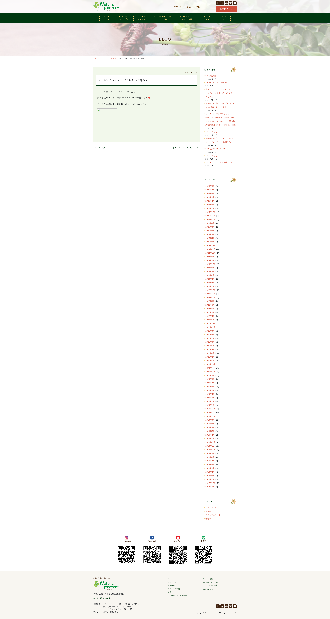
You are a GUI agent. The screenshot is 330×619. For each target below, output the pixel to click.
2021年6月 (210, 342)
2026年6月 (210, 194)
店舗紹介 (171, 586)
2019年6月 (210, 427)
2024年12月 (210, 245)
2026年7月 (210, 190)
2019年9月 (210, 420)
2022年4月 (210, 316)
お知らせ (209, 511)
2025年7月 (210, 231)
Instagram (222, 3)
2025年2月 (210, 242)
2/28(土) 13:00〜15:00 (215, 149)
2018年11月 (210, 446)
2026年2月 (210, 208)
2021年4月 (210, 349)
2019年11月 (210, 413)
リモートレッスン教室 (210, 585)
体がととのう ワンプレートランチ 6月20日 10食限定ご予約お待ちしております (230, 93)
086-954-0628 (102, 598)
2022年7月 (210, 309)
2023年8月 (210, 271)
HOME (107, 17)
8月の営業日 (210, 76)
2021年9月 (210, 331)
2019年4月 (210, 435)
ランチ (102, 148)
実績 (169, 592)
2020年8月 (210, 379)
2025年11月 (210, 216)
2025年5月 (210, 234)
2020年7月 (210, 383)
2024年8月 (210, 260)
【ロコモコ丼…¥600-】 (183, 148)
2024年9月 (210, 257)
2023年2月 (210, 283)
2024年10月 (210, 253)
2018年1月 (210, 479)
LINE (235, 3)
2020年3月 (210, 398)
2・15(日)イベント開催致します (219, 162)
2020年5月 (210, 390)
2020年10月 (210, 372)
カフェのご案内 (174, 589)
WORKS (207, 17)
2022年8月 (210, 305)
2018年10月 (210, 450)
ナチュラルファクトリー (106, 6)
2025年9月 (210, 223)
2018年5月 (210, 468)
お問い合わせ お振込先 (177, 595)
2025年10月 (210, 220)
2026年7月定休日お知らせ (216, 82)
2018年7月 (210, 461)
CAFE (223, 17)
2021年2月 (210, 357)
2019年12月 (210, 409)
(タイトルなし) (211, 132)
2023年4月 (210, 279)
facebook (218, 3)
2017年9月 (210, 487)
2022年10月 (210, 297)
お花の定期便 (207, 589)
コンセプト (172, 582)
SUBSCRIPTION (187, 17)
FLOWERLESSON (162, 17)
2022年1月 (210, 320)
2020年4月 (210, 394)
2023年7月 (210, 275)
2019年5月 (210, 431)
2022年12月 (210, 290)
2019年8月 (210, 424)
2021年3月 (210, 353)
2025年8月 (210, 227)
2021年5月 (210, 346)
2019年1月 (210, 438)
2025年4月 (210, 238)
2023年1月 (210, 286)
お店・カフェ (211, 508)
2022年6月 (210, 312)
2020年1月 (210, 405)
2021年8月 (210, 335)
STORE (141, 17)
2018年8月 (210, 457)
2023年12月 (210, 264)
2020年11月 (210, 368)
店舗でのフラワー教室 (210, 582)
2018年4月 (210, 472)
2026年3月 (210, 205)
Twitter (230, 3)
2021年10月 (210, 327)
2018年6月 (210, 464)
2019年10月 (210, 416)
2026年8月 (210, 186)
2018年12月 (210, 442)
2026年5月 (210, 197)
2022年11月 (210, 294)
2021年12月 (210, 323)
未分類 (208, 519)
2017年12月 (210, 483)
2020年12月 (210, 364)
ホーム (170, 579)
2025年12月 (210, 212)
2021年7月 (210, 338)
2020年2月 (210, 401)
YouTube (226, 3)
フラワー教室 (207, 579)
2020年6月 (210, 387)
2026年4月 (210, 201)
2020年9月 (210, 375)
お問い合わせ (226, 9)
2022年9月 (210, 301)
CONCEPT (124, 17)
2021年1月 (210, 360)
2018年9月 (210, 453)
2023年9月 (210, 268)
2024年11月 (210, 249)
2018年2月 (210, 476)
